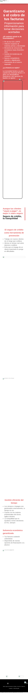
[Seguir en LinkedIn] (20, 682)
